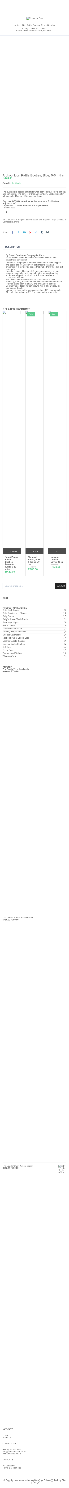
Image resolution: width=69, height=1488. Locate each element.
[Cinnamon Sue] (34, 18)
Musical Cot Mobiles (12, 635)
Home (5, 1435)
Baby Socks (8, 616)
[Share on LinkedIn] (24, 232)
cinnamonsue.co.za (12, 1453)
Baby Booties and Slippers (35, 28)
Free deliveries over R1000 (34, 8)
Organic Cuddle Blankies (14, 641)
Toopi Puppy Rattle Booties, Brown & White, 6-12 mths (11, 563)
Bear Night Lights (11, 622)
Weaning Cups (9, 656)
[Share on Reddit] (36, 232)
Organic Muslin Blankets (14, 644)
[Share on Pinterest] (30, 232)
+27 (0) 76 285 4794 (12, 1449)
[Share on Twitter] (18, 232)
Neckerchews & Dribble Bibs (16, 638)
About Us (7, 1437)
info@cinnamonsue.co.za (14, 1451)
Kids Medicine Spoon (12, 628)
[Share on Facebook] (12, 232)
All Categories (9, 1465)
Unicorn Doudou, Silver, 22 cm (57, 559)
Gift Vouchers (9, 625)
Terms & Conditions (12, 1468)
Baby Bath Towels (11, 610)
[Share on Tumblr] (41, 232)
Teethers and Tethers (12, 653)
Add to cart (37, 212)
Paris (16, 222)
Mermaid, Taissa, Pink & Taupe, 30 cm (34, 561)
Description (12, 247)
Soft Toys (7, 647)
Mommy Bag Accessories (14, 631)
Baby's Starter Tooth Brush (15, 619)
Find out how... (9, 207)
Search (61, 586)
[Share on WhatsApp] (47, 232)
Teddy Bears (8, 650)
